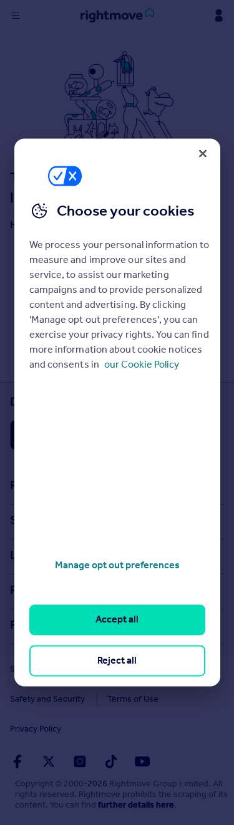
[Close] (203, 153)
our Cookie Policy (141, 364)
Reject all (117, 660)
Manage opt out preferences (117, 565)
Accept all (117, 620)
